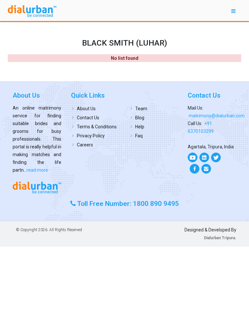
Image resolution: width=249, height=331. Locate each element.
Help (139, 126)
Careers (85, 144)
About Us (86, 108)
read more (37, 170)
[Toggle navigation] (233, 11)
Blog (139, 117)
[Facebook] (194, 169)
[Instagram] (206, 169)
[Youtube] (192, 157)
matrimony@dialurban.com (217, 115)
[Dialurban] (32, 11)
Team (141, 108)
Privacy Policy (91, 135)
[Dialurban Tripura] (37, 187)
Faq (139, 135)
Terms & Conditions (97, 126)
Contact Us (88, 117)
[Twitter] (216, 157)
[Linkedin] (204, 157)
